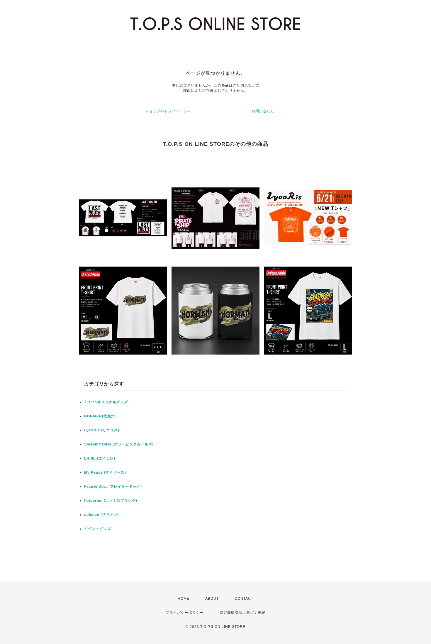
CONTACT (244, 598)
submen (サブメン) (101, 515)
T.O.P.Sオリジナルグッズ (106, 402)
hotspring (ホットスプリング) (110, 501)
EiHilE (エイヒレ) (99, 458)
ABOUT (212, 598)
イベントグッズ (97, 529)
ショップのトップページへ (168, 111)
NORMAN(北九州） (101, 416)
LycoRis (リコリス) (101, 430)
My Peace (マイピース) (105, 472)
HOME (183, 598)
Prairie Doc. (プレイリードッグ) (113, 486)
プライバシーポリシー (185, 613)
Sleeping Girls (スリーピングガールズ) (119, 444)
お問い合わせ (263, 111)
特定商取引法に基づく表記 (242, 613)
